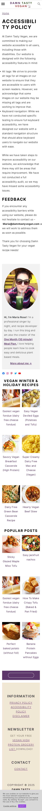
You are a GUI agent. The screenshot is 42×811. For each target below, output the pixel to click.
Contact (21, 768)
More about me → (21, 363)
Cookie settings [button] (9, 806)
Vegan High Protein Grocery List (21, 745)
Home (5, 13)
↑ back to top (21, 675)
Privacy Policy (21, 702)
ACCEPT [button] (22, 806)
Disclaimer (21, 716)
